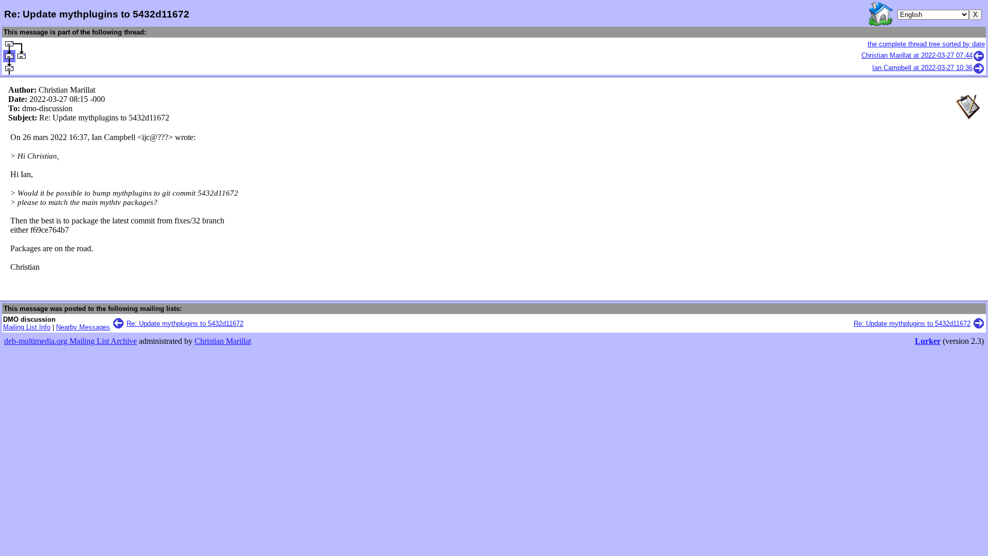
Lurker (928, 341)
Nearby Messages (83, 327)
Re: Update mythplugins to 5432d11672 (185, 323)
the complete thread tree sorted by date (926, 44)
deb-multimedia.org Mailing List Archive (70, 341)
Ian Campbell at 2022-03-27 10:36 (922, 68)
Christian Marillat (223, 341)
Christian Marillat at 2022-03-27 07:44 (917, 55)
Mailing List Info (26, 327)
